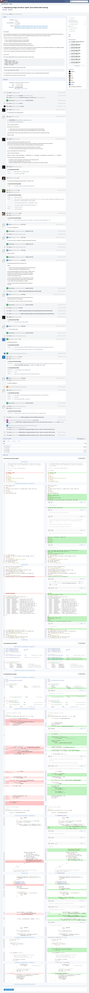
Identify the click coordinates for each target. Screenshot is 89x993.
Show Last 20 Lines (31, 670)
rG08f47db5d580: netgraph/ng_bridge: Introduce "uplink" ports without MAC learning (31, 25)
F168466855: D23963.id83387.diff (77, 41)
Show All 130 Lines (24, 670)
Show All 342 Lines (24, 984)
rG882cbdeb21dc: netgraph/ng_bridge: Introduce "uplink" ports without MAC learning (31, 27)
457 (9, 371)
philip (17, 21)
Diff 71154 (23, 237)
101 (9, 185)
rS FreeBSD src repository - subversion (21, 82)
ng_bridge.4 (7, 447)
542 (9, 321)
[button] (67, 1)
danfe (72, 78)
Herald (10, 95)
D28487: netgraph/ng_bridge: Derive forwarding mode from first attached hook (35, 310)
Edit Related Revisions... (74, 22)
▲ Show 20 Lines (18, 483)
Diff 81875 (23, 260)
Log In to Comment (9, 989)
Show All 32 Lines (24, 564)
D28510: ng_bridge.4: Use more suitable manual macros (32, 417)
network (17, 24)
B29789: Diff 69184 (29, 100)
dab (72, 75)
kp (16, 19)
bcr (71, 73)
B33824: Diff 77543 (29, 257)
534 (9, 373)
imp (72, 80)
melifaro (73, 82)
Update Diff (72, 19)
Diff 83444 (23, 378)
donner (10, 14)
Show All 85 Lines (25, 677)
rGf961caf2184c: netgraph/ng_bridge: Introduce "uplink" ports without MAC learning (30, 28)
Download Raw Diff (73, 21)
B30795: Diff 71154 (29, 244)
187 (9, 208)
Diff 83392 (23, 326)
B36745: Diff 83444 (29, 403)
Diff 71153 (23, 224)
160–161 (10, 363)
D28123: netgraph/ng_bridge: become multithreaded (30, 291)
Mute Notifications (73, 27)
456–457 (10, 369)
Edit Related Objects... (74, 24)
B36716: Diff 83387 (29, 304)
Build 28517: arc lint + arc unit (21, 88)
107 (9, 206)
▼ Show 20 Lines (31, 483)
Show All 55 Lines (24, 815)
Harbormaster (12, 100)
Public (11, 9)
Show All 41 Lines (24, 483)
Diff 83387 (23, 294)
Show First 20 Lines (17, 646)
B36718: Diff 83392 (29, 333)
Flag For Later (72, 29)
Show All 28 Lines (24, 461)
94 (9, 171)
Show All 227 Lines (24, 708)
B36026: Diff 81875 (29, 288)
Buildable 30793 (19, 87)
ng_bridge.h (7, 450)
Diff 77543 (23, 250)
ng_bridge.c (7, 451)
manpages (18, 23)
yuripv (72, 84)
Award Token (72, 31)
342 (9, 173)
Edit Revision (72, 17)
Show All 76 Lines (24, 937)
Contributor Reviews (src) (76, 86)
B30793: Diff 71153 (29, 231)
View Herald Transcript (28, 95)
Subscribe (72, 26)
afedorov (73, 71)
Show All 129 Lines (24, 962)
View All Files (77, 65)
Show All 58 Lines (25, 646)
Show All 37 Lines (24, 873)
